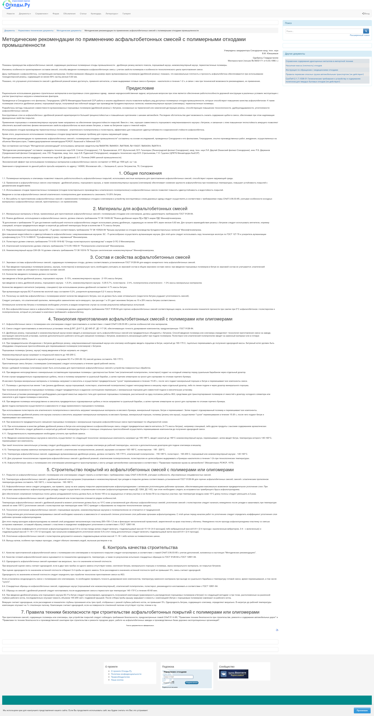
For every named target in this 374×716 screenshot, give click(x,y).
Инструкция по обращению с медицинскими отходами (312, 69)
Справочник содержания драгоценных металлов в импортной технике (319, 61)
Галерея (127, 13)
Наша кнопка (117, 679)
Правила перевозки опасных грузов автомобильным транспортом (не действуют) (325, 74)
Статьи (83, 13)
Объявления (69, 13)
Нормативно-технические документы (35, 30)
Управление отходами (175, 672)
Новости (11, 13)
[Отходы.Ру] (16, 5)
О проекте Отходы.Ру (121, 670)
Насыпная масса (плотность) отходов (304, 65)
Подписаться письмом (170, 687)
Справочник (41, 13)
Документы (24, 13)
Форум (56, 13)
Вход (366, 13)
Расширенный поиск (359, 35)
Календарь (96, 13)
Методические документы (69, 30)
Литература (111, 13)
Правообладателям (120, 676)
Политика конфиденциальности (126, 673)
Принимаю (362, 710)
